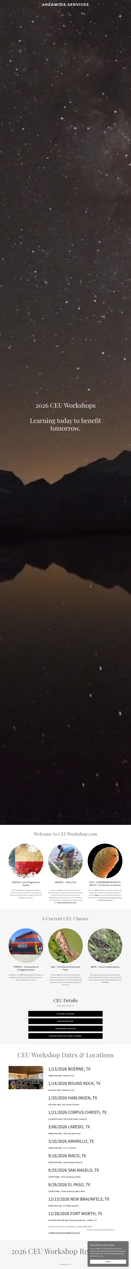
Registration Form (65, 1021)
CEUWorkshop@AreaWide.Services (64, 1232)
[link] (65, 5)
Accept (108, 1261)
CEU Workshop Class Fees (65, 1028)
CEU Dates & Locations (66, 1014)
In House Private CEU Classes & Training (65, 1036)
